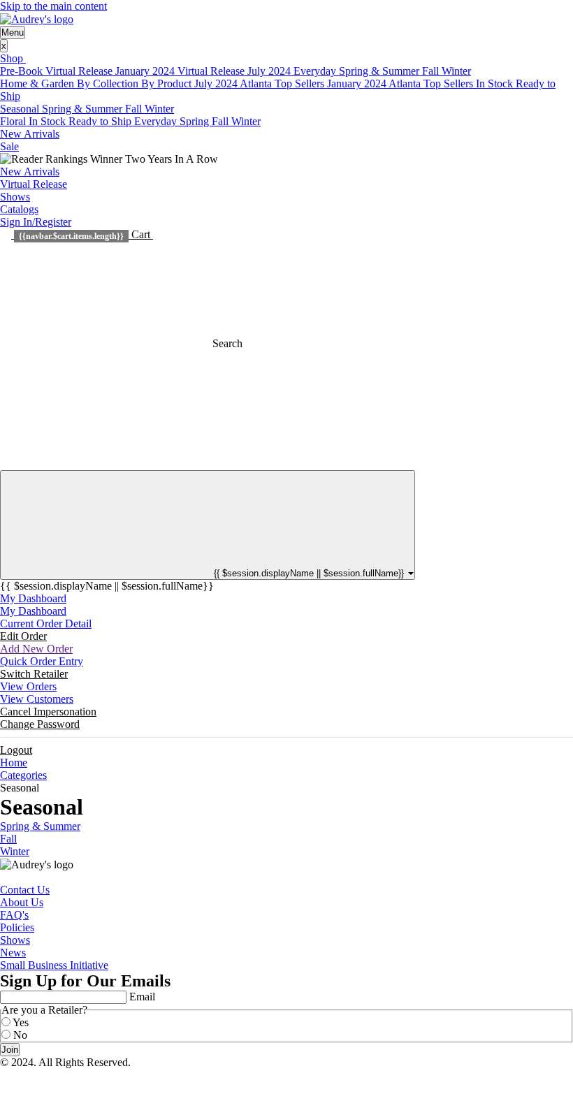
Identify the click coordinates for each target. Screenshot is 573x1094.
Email (142, 996)
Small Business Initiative (54, 965)
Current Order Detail (46, 623)
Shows (15, 197)
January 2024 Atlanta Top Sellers (401, 83)
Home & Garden (38, 83)
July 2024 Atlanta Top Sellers (260, 83)
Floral (14, 121)
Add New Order (36, 649)
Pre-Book (22, 71)
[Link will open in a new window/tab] (4, 877)
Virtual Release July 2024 (235, 71)
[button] (82, 234)
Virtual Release (33, 184)
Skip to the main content (53, 6)
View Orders (28, 686)
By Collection (109, 83)
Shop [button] (13, 58)
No (20, 1035)
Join (9, 1049)
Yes (21, 1022)
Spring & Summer (380, 71)
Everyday (316, 71)
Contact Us (25, 890)
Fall (432, 71)
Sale (9, 146)
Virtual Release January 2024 (111, 71)
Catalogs (19, 209)
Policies (17, 927)
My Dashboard (33, 598)
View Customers (36, 699)
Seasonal (21, 109)
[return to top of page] (4, 1075)
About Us (21, 902)
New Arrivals (29, 134)
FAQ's (14, 915)
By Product (167, 83)
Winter (456, 71)
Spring (196, 121)
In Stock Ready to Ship (81, 121)
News (13, 952)
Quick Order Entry (41, 661)
